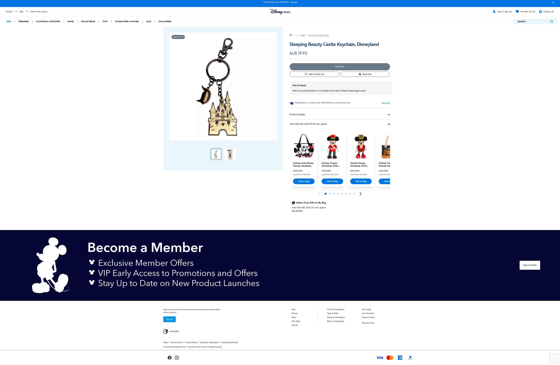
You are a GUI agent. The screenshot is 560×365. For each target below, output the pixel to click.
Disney (295, 313)
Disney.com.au (368, 323)
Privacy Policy (191, 342)
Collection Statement (209, 342)
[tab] (339, 114)
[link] (319, 194)
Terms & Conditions (335, 309)
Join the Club (368, 313)
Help (21, 11)
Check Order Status (38, 11)
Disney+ (9, 11)
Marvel (295, 325)
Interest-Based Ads (229, 342)
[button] (552, 4)
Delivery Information (336, 317)
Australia (174, 331)
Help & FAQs (332, 313)
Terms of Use (176, 342)
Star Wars (296, 321)
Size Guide (366, 309)
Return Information (335, 321)
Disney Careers (368, 317)
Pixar (294, 317)
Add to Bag (303, 181)
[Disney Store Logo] (280, 12)
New (294, 309)
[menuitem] (7, 21)
